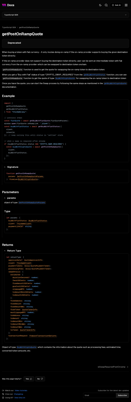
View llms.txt (19, 398)
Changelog (18, 394)
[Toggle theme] (100, 5)
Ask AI (118, 5)
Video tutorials (21, 390)
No (38, 379)
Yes (27, 379)
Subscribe (122, 395)
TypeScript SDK (11, 15)
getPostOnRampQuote (29, 27)
